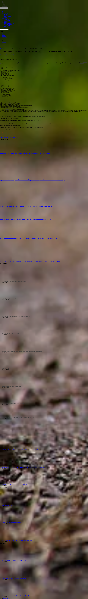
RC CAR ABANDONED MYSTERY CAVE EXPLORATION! (11, 522)
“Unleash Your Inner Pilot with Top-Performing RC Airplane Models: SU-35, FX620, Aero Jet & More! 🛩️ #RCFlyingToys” (23, 467)
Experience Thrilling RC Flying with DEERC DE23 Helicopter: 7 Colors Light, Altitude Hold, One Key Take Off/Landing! (32, 180)
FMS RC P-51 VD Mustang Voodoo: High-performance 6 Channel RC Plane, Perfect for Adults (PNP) (20, 449)
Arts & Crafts (4, 22)
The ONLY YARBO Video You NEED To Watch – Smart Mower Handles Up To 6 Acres (17, 540)
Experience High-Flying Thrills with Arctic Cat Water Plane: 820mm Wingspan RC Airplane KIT (26, 219)
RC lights (82, 63)
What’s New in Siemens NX (7, 505)
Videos (3, 11)
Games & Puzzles (5, 13)
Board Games (6, 14)
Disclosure (4, 4)
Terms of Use (4, 6)
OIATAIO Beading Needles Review (8, 368)
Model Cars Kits (7, 20)
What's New (4, 48)
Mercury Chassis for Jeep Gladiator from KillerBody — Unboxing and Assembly (16, 316)
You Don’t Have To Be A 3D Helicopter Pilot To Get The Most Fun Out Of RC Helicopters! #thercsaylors (20, 595)
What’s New (4, 10)
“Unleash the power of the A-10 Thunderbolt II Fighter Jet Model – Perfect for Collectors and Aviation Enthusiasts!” (22, 351)
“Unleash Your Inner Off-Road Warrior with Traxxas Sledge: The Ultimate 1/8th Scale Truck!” (18, 417)
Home (3, 1)
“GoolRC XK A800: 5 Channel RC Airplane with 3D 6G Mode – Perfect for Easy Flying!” (17, 333)
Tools (13, 78)
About (3, 2)
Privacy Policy (4, 5)
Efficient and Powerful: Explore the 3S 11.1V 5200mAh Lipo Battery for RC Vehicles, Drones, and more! (28, 238)
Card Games (6, 17)
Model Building (4, 18)
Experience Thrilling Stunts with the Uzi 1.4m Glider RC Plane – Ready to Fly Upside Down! (25, 153)
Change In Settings (6, 598)
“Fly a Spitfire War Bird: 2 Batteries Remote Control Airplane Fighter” (14, 281)
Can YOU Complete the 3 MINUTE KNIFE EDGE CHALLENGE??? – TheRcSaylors (16, 403)
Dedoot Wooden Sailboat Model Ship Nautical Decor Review (12, 298)
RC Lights (11, 65)
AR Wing (4, 89)
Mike (1, 53)
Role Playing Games (7, 16)
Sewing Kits (6, 26)
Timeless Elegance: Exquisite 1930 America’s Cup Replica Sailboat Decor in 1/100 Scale (17, 435)
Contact (3, 3)
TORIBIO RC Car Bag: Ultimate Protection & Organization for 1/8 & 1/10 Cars (15, 484)
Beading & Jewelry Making (9, 23)
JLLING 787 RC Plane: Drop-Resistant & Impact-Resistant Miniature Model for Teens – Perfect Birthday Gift (30, 261)
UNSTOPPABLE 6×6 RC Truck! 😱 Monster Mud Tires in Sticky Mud (14, 578)
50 (36, 120)
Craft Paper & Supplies (8, 24)
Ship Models (6, 19)
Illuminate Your (8, 109)
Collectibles (4, 12)
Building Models (7, 21)
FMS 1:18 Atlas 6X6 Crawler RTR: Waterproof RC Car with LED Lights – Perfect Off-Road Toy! (26, 206)
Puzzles (5, 15)
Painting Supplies (7, 25)
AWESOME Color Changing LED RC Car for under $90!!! (11, 386)
